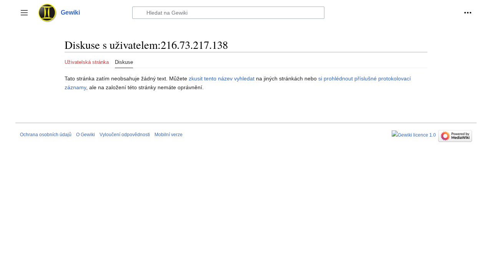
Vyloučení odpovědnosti (125, 134)
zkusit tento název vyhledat (221, 78)
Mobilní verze (169, 134)
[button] (24, 13)
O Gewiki (85, 134)
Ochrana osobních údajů (45, 134)
